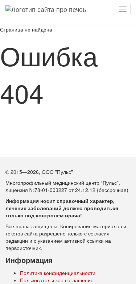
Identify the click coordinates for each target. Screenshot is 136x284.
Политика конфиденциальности (57, 272)
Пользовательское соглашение (57, 280)
